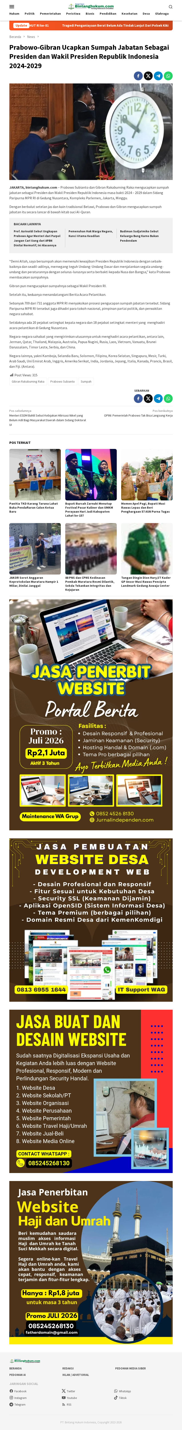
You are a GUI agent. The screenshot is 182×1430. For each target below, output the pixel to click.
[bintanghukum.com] (91, 6)
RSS (69, 1404)
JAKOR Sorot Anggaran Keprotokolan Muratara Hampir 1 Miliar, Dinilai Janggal (33, 582)
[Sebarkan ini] (138, 75)
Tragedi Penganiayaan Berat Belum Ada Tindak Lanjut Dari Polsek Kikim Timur (63, 26)
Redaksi (68, 1368)
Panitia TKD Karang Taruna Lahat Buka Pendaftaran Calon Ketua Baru (33, 508)
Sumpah (86, 381)
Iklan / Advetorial (75, 1375)
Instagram (20, 1398)
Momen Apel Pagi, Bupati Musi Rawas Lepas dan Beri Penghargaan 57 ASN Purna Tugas (145, 508)
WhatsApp (125, 1391)
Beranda (15, 1368)
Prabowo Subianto (62, 381)
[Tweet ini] (148, 75)
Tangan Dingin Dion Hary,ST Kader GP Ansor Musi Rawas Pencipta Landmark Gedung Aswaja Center (146, 582)
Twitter (71, 1391)
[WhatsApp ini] (168, 75)
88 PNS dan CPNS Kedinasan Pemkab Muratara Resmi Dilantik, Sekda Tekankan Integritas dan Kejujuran (89, 584)
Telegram (20, 1404)
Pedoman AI (17, 1375)
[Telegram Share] (158, 75)
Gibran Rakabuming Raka (28, 381)
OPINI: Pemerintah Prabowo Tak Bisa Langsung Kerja (138, 413)
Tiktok (123, 1398)
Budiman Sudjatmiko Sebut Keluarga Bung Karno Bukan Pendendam (139, 236)
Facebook (20, 1391)
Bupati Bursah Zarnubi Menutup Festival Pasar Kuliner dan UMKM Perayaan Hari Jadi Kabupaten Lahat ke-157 (89, 509)
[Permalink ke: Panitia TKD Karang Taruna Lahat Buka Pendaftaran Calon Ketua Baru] (35, 474)
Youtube (72, 1398)
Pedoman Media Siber (130, 1368)
